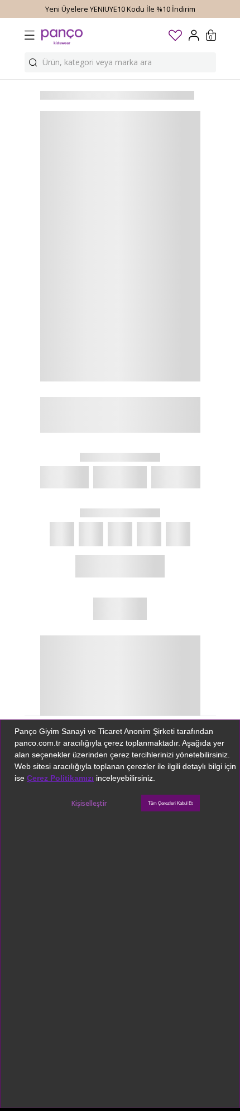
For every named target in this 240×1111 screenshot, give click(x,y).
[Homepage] (62, 35)
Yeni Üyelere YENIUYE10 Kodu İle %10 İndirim (120, 9)
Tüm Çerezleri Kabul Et (170, 803)
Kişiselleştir (89, 803)
